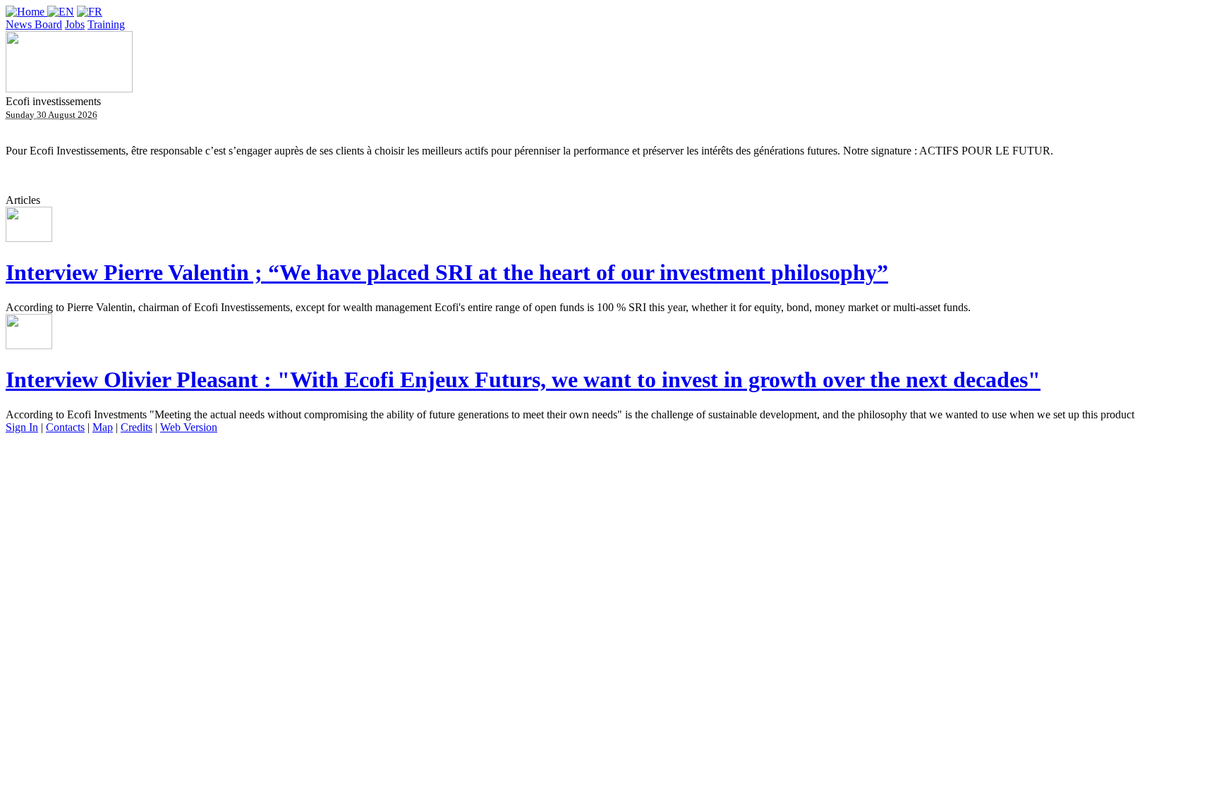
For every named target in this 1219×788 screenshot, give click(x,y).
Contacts (65, 427)
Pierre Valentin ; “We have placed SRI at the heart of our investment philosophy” (447, 272)
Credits (136, 427)
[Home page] (26, 12)
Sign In (22, 427)
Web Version (188, 427)
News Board (34, 24)
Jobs (75, 24)
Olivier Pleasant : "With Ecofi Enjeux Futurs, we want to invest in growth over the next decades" (523, 379)
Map (102, 427)
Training (106, 24)
